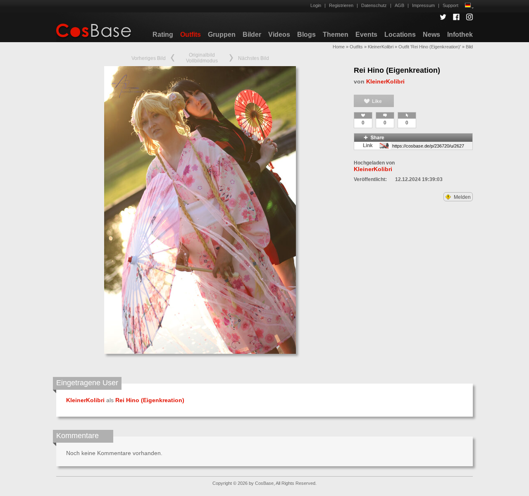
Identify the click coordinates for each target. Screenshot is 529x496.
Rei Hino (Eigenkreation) (397, 70)
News (431, 34)
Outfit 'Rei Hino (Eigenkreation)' (429, 46)
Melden (462, 197)
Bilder (252, 34)
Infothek (460, 34)
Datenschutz (374, 5)
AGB (399, 5)
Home (339, 46)
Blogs (306, 34)
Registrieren (341, 5)
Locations (400, 34)
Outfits (190, 34)
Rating (163, 34)
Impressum (423, 5)
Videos (279, 34)
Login (315, 5)
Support (450, 5)
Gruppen (222, 34)
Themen (335, 34)
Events (366, 34)
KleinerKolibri (380, 46)
